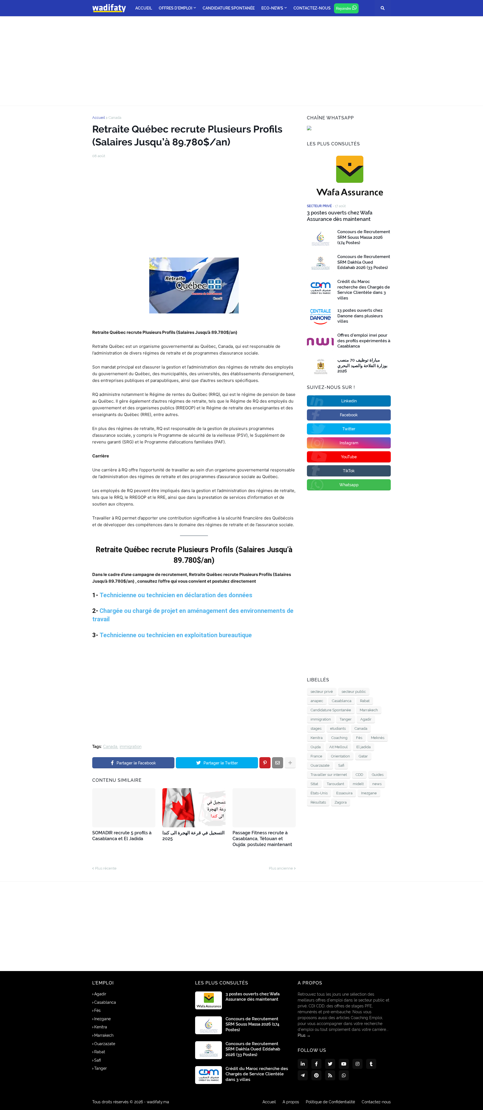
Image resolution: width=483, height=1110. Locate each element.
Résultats (318, 802)
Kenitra (317, 738)
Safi (341, 765)
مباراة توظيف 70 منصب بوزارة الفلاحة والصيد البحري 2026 (362, 366)
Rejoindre (344, 8)
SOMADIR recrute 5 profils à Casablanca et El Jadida (121, 835)
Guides (377, 775)
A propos (291, 1102)
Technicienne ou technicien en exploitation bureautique (176, 635)
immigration (130, 747)
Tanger (346, 719)
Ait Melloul (338, 747)
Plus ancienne (281, 868)
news (377, 784)
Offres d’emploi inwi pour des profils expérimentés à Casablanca (363, 341)
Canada (114, 117)
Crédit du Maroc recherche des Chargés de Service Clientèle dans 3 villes (363, 290)
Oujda (316, 747)
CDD (359, 775)
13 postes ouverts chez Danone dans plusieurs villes (360, 316)
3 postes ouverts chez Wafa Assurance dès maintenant (339, 216)
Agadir (365, 719)
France (316, 756)
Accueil (98, 117)
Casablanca (341, 701)
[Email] (277, 762)
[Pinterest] (265, 762)
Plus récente (106, 868)
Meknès (377, 738)
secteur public (354, 691)
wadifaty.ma (158, 1102)
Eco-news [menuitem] (272, 8)
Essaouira (344, 793)
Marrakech (369, 710)
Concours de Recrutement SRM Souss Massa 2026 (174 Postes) (363, 237)
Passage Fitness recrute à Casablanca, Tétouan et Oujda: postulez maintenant (262, 838)
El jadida (363, 747)
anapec (317, 701)
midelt (358, 784)
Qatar (363, 756)
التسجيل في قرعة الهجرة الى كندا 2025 (193, 835)
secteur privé (322, 691)
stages (316, 728)
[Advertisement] (241, 61)
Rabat (365, 701)
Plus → (304, 1035)
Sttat (314, 784)
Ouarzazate (320, 765)
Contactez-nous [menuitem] (312, 8)
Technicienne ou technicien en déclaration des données (176, 595)
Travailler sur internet (329, 775)
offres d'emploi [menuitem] (175, 8)
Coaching (339, 738)
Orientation (340, 756)
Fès (359, 738)
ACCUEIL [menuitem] (143, 8)
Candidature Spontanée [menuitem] (229, 8)
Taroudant (335, 784)
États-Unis (319, 793)
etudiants (338, 728)
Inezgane (369, 793)
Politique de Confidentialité (330, 1102)
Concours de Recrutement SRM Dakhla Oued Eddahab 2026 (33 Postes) (363, 262)
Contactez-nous (376, 1102)
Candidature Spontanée (331, 710)
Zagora (341, 802)
